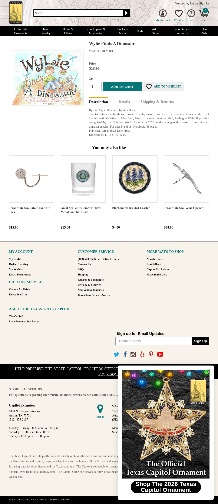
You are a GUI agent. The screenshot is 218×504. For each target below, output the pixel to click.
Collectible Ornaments (20, 31)
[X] (116, 355)
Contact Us (84, 264)
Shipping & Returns (157, 102)
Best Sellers (154, 264)
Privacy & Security (89, 284)
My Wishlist (16, 269)
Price (92, 63)
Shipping (83, 274)
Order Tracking (18, 264)
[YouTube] (160, 355)
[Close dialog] (208, 371)
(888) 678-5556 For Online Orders (98, 259)
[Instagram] (133, 355)
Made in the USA (157, 274)
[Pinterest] (151, 355)
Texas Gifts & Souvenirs (181, 31)
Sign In (204, 3)
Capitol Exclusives (158, 269)
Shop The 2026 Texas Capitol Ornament (165, 487)
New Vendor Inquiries (91, 289)
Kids (140, 31)
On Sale (204, 31)
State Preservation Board (24, 321)
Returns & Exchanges (91, 279)
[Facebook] (125, 355)
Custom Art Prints (19, 289)
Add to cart (122, 86)
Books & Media (122, 31)
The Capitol (16, 316)
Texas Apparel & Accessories (95, 31)
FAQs (81, 269)
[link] (165, 424)
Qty (91, 78)
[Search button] (126, 13)
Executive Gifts (18, 294)
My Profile (15, 259)
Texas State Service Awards (94, 295)
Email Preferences (20, 274)
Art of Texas (155, 31)
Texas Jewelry (45, 31)
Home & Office (68, 31)
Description (98, 102)
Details (124, 102)
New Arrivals (154, 259)
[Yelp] (142, 355)
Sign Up (200, 341)
